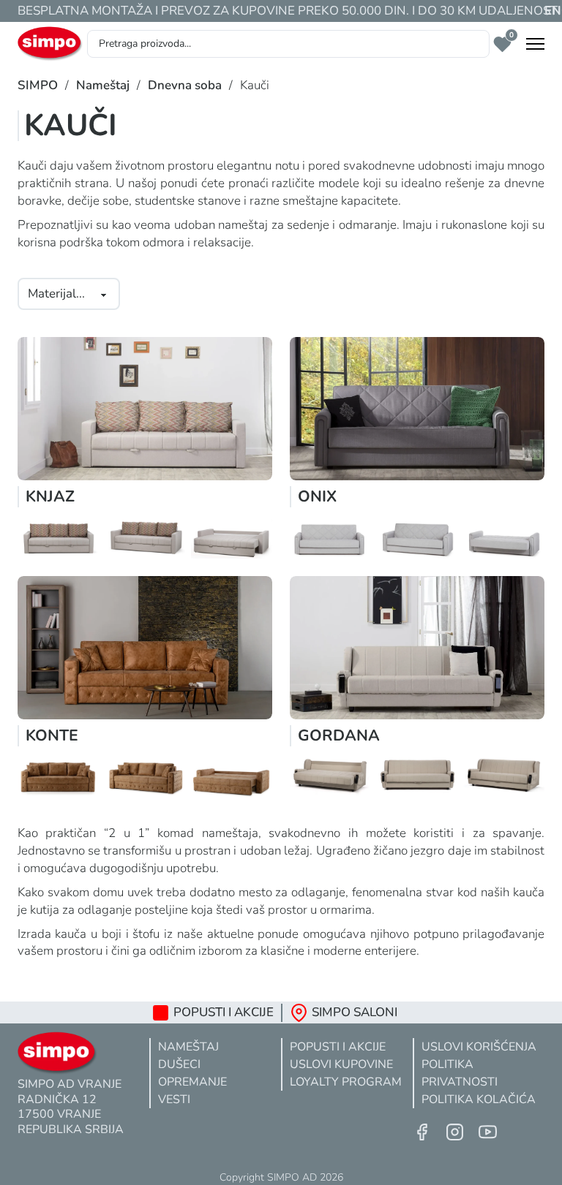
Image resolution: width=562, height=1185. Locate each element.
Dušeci (179, 1064)
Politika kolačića (479, 1099)
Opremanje (192, 1082)
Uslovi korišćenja (479, 1047)
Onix (317, 496)
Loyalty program (346, 1082)
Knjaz (50, 496)
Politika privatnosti (460, 1073)
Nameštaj (103, 85)
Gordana (339, 735)
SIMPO (38, 85)
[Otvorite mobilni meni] (535, 44)
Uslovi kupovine (341, 1064)
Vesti (174, 1099)
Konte (52, 735)
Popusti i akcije (338, 1047)
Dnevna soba (185, 85)
